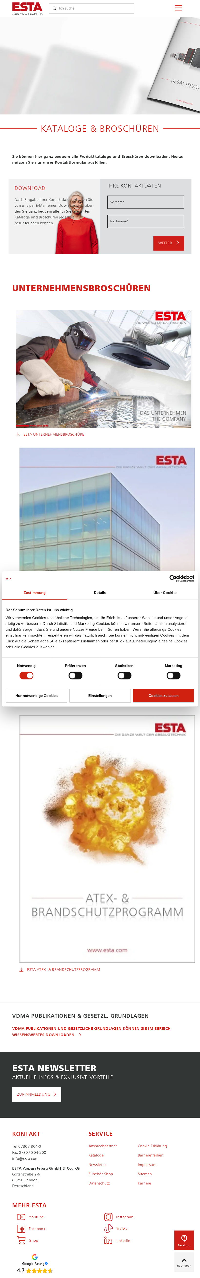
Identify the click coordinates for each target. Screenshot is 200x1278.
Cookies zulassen (164, 696)
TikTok (121, 1229)
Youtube (36, 1217)
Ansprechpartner (103, 1146)
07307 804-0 (29, 1147)
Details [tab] (100, 593)
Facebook (37, 1229)
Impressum (147, 1165)
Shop (33, 1241)
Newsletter (98, 1165)
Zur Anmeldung (33, 1095)
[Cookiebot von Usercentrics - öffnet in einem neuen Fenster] (173, 578)
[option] (100, 65)
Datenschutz (99, 1183)
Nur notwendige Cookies (36, 696)
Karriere (144, 1183)
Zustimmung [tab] (35, 593)
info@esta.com (25, 1159)
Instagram (124, 1217)
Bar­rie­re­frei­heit (150, 1155)
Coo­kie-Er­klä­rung (152, 1146)
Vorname (117, 202)
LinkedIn (123, 1241)
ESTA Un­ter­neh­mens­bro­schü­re (53, 435)
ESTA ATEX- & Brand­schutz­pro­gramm (63, 970)
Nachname (119, 221)
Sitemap (145, 1174)
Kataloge (96, 1155)
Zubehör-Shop (101, 1174)
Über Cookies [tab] (165, 593)
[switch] (75, 675)
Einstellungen (100, 696)
